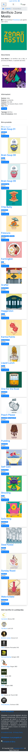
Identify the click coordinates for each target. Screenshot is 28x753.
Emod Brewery (5, 704)
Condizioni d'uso (7, 732)
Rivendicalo (16, 20)
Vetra (2, 647)
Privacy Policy (18, 732)
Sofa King (6, 518)
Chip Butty (6, 207)
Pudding (5, 440)
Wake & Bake (7, 596)
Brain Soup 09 (8, 181)
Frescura (5, 233)
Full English (7, 259)
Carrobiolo (4, 619)
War (2, 695)
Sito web (4, 108)
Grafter (5, 285)
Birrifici (9, 9)
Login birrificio (13, 1)
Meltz (2, 676)
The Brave (4, 628)
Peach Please (8, 415)
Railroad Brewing (6, 657)
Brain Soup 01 (8, 129)
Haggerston (7, 311)
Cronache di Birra (19, 748)
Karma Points (8, 337)
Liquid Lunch (8, 363)
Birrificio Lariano (6, 638)
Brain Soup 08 (8, 155)
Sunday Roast (8, 570)
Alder (2, 685)
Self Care (6, 466)
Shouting (5, 492)
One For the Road (10, 389)
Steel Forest (7, 544)
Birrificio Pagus (5, 666)
